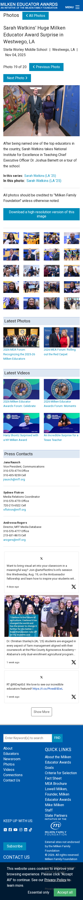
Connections (13, 775)
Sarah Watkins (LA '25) (40, 176)
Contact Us (11, 780)
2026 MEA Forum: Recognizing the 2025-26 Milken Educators (19, 354)
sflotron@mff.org (14, 509)
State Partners (56, 815)
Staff (49, 810)
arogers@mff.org (14, 539)
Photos (9, 764)
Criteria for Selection (61, 773)
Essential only (38, 892)
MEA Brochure (56, 784)
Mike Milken (54, 805)
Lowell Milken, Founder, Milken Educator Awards (58, 794)
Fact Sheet (53, 778)
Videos (8, 770)
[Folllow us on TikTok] (31, 830)
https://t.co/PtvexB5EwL (48, 688)
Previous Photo (47, 67)
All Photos (36, 16)
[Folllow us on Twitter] (5, 830)
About (7, 748)
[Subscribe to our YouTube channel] (16, 830)
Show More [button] (42, 712)
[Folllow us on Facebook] (10, 830)
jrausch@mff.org (14, 479)
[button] (41, 572)
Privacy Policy (55, 880)
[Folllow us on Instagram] (21, 830)
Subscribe (15, 846)
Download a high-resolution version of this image (41, 214)
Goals (49, 768)
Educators (11, 754)
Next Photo (16, 78)
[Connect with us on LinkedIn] (26, 830)
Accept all (65, 892)
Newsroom (11, 759)
